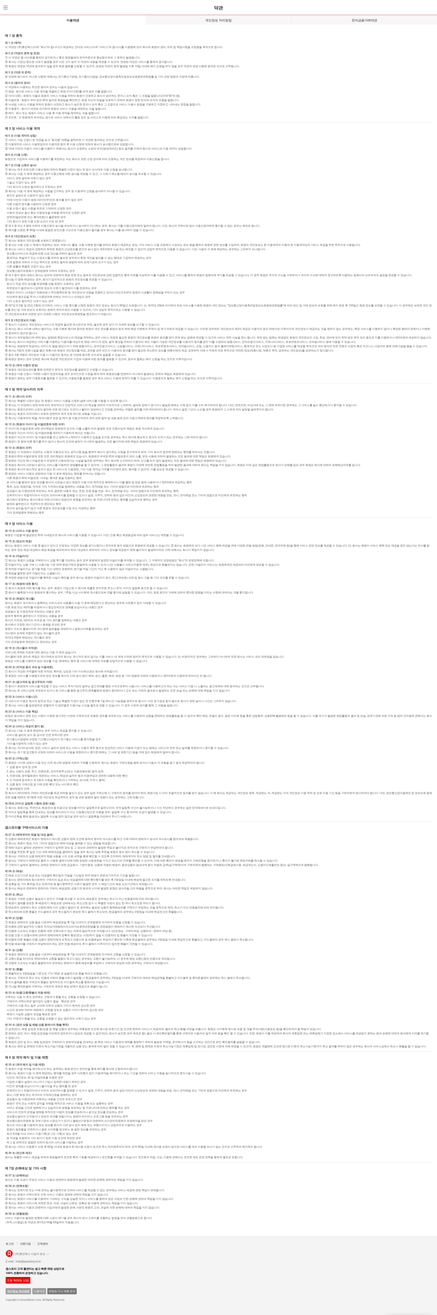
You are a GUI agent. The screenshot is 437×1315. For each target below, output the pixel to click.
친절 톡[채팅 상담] (18, 1280)
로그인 (10, 1243)
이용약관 (72, 20)
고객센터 (42, 1243)
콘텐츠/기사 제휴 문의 (62, 1291)
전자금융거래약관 (364, 20)
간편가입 (25, 1243)
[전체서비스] (5, 7)
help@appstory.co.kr (28, 1261)
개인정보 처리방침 (218, 20)
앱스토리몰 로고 (9, 1255)
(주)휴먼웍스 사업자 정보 (30, 1254)
